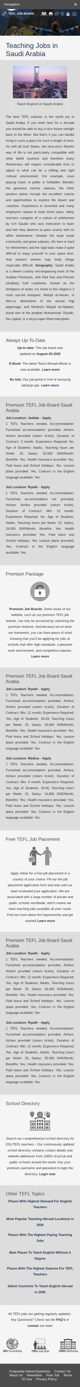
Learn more (51, 369)
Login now (47, 1174)
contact (33, 1326)
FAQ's (60, 1320)
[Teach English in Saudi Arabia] (40, 82)
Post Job (52, 1375)
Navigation (12, 4)
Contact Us (62, 1371)
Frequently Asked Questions (29, 1371)
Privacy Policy (46, 1379)
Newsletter (34, 1375)
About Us (16, 1375)
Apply (46, 418)
